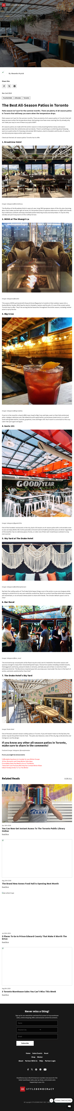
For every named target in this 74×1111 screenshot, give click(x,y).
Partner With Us (31, 1061)
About (21, 1061)
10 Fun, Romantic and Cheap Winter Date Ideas (17, 761)
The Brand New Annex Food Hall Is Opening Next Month (30, 883)
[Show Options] (48, 1030)
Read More (5, 834)
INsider (40, 1057)
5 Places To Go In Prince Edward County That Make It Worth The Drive (34, 938)
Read (46, 1053)
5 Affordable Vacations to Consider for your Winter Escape (21, 759)
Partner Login (50, 1061)
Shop (33, 1057)
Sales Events (37, 1053)
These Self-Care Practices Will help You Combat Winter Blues (22, 766)
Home (28, 1053)
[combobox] (28, 1030)
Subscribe (25, 1043)
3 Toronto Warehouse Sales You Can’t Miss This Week (29, 991)
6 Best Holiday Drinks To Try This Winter (15, 768)
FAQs (41, 1061)
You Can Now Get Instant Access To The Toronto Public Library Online (33, 830)
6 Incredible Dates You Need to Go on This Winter (18, 763)
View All (68, 779)
